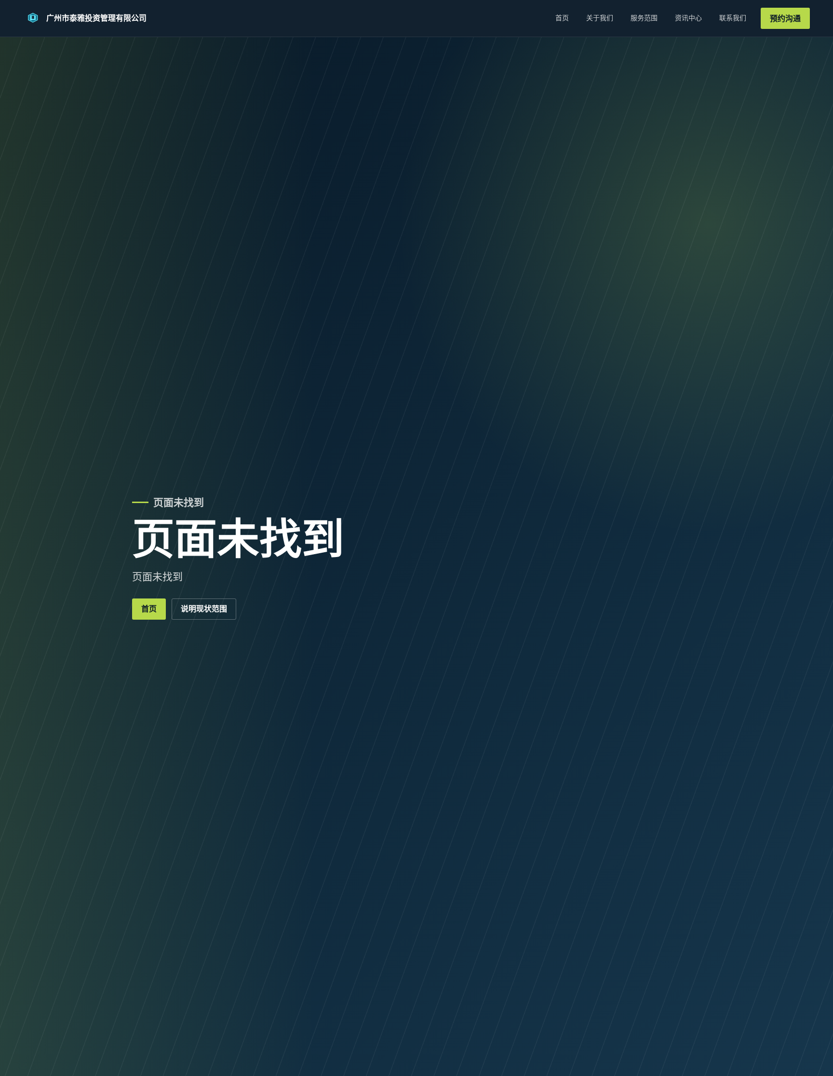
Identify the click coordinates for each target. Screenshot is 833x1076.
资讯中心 (688, 18)
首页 (562, 18)
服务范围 (644, 18)
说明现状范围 (204, 609)
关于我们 (599, 18)
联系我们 (732, 18)
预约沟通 (785, 18)
